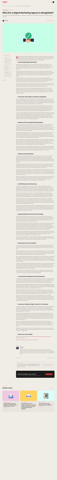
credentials (27, 339)
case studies (22, 339)
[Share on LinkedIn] (50, 21)
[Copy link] (54, 21)
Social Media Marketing (44, 336)
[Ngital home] (4, 2)
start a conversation (34, 339)
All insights (51, 388)
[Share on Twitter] (48, 21)
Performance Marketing (34, 336)
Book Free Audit (48, 374)
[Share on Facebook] (52, 21)
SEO (39, 336)
